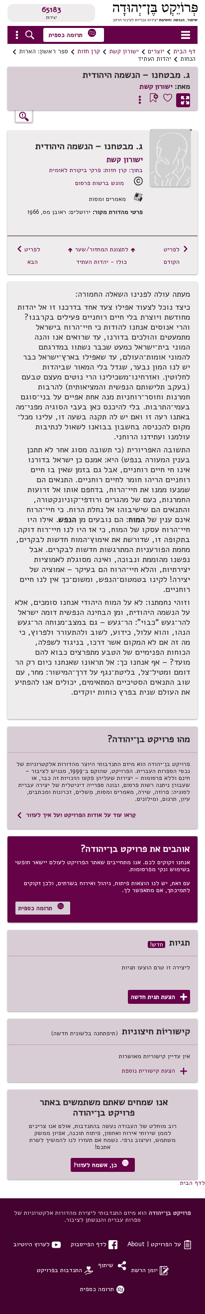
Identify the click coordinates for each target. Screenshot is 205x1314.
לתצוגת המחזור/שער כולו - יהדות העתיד (101, 255)
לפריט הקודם (176, 255)
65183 (51, 9)
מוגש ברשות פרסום (99, 183)
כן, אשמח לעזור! (101, 1164)
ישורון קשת (124, 51)
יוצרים (156, 51)
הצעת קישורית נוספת (154, 1071)
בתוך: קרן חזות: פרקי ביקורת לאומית (96, 170)
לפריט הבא (28, 255)
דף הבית (184, 51)
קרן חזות (88, 51)
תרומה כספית (73, 33)
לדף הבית (192, 1182)
